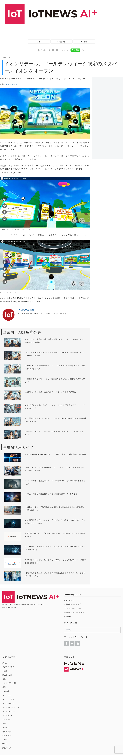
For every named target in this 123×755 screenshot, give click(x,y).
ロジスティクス (8, 667)
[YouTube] (77, 643)
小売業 (4, 671)
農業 (4, 687)
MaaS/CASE (7, 675)
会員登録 (75, 50)
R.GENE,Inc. (12, 607)
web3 (4, 744)
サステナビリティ (9, 711)
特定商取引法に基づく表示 (74, 612)
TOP (2, 78)
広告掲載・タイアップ (72, 604)
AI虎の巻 (61, 42)
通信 (4, 723)
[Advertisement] (43, 30)
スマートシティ (8, 699)
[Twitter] (72, 643)
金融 (4, 679)
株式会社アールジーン (22, 604)
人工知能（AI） (8, 715)
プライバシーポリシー (72, 608)
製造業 (4, 663)
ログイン (65, 50)
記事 (38, 42)
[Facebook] (66, 643)
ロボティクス (7, 719)
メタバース (12, 78)
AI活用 (84, 42)
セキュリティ (7, 732)
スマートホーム (8, 703)
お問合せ (67, 617)
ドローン (5, 740)
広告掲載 (42, 50)
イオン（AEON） (13, 84)
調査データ (6, 748)
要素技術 (5, 728)
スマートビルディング (10, 707)
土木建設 (5, 691)
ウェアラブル (7, 736)
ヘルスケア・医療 (9, 683)
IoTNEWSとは (69, 600)
